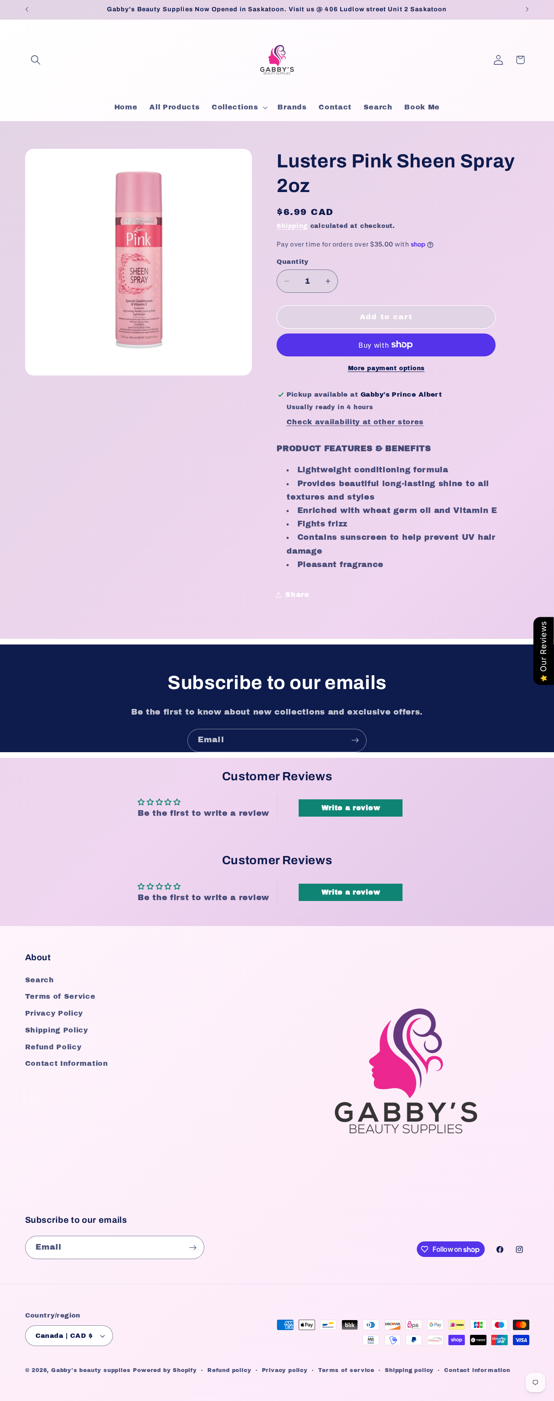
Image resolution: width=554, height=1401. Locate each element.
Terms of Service (60, 996)
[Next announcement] (527, 9)
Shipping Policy (56, 1030)
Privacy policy (285, 1370)
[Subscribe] (355, 740)
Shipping (292, 226)
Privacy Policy (54, 1013)
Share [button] (297, 594)
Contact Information (66, 1063)
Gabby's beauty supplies (91, 1370)
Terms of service (346, 1370)
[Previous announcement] (26, 9)
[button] (36, 60)
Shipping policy (409, 1370)
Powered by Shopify (165, 1370)
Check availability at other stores (355, 422)
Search (39, 980)
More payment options (386, 368)
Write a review (351, 807)
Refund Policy (53, 1047)
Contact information (477, 1370)
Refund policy (229, 1370)
